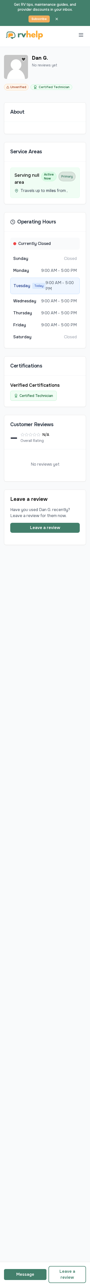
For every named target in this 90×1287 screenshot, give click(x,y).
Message (25, 1274)
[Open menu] (81, 35)
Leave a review (45, 527)
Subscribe (39, 19)
